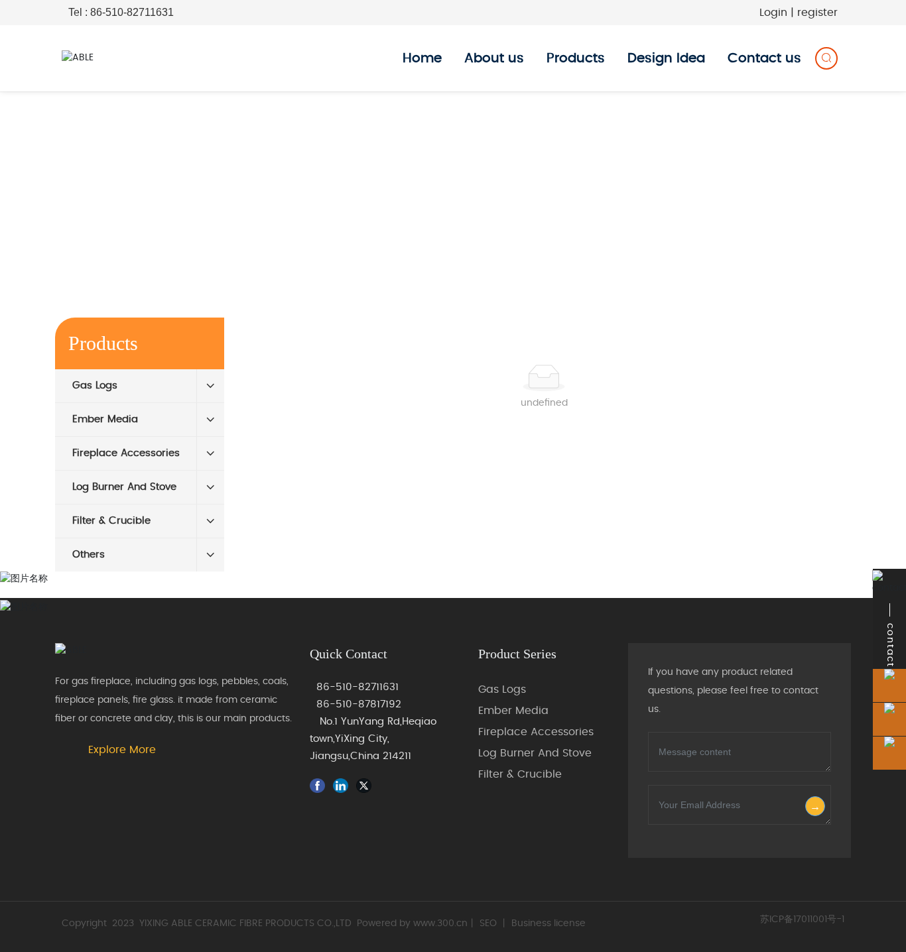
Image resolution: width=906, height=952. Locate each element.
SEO (488, 923)
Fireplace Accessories (536, 732)
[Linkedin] (343, 786)
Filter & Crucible (520, 774)
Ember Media (513, 710)
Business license (548, 923)
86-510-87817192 (358, 704)
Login (775, 12)
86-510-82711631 (357, 687)
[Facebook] (320, 786)
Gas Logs (502, 689)
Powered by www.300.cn (412, 923)
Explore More (122, 749)
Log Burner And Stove (535, 753)
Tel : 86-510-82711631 (121, 12)
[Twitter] (366, 786)
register (817, 12)
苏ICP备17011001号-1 (802, 919)
